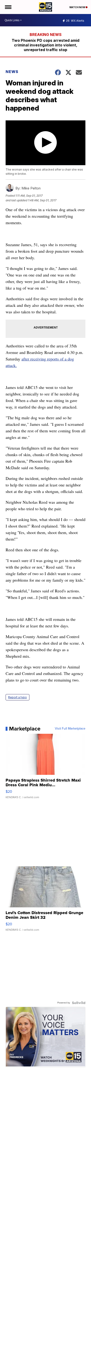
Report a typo (17, 697)
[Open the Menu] (8, 7)
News (12, 71)
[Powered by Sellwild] (78, 1002)
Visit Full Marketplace (70, 728)
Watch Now (77, 7)
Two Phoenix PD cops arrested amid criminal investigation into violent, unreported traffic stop (45, 45)
